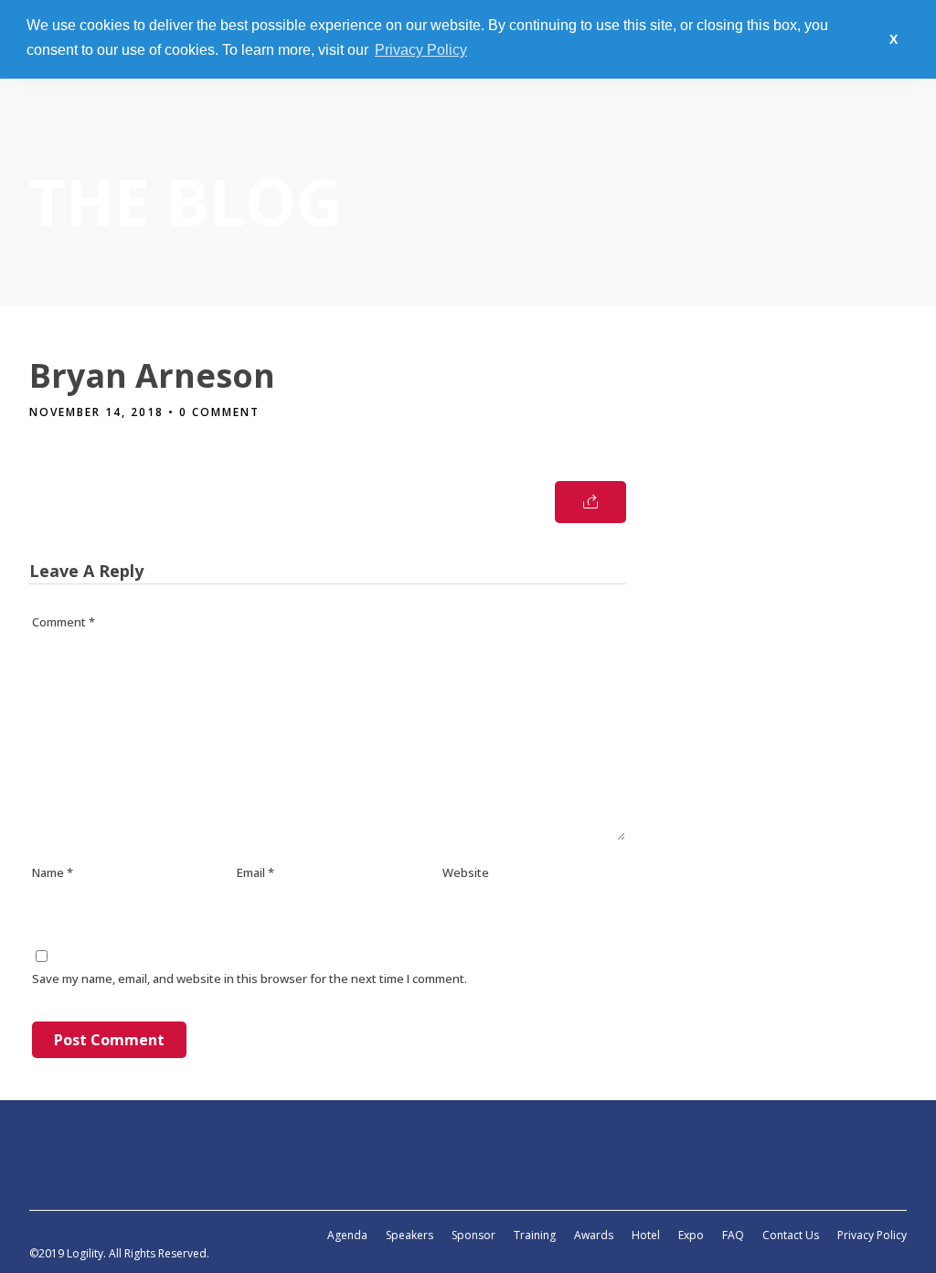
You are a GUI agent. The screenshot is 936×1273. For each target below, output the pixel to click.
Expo (691, 1235)
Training (535, 1235)
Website (465, 872)
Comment (63, 622)
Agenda (347, 1235)
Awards (593, 1235)
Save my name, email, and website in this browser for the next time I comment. (249, 978)
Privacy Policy (872, 1235)
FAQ (733, 1235)
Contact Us (790, 1235)
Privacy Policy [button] (421, 50)
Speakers (409, 1235)
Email (255, 872)
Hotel (646, 1235)
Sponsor (473, 1235)
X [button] (893, 39)
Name (52, 872)
